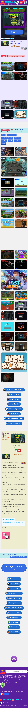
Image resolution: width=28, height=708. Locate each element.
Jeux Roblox (14, 583)
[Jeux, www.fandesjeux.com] (9, 2)
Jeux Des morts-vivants (14, 389)
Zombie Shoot (7, 703)
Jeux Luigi (14, 627)
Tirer (10, 140)
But (3, 135)
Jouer (14, 32)
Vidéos (22, 56)
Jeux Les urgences (14, 409)
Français (5, 694)
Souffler (18, 140)
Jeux (3, 56)
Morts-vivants (11, 135)
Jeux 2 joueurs (14, 617)
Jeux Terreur (14, 399)
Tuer (3, 143)
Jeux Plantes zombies (14, 418)
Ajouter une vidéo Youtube (18, 556)
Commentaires (13, 56)
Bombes (17, 137)
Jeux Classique (14, 612)
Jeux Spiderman (14, 603)
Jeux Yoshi (14, 622)
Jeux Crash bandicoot (14, 607)
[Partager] (25, 48)
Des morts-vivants (7, 137)
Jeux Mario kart (14, 598)
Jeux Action (14, 588)
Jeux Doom (14, 413)
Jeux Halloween (14, 423)
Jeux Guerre (14, 394)
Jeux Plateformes (14, 593)
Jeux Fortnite (14, 579)
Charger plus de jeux (14, 567)
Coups (4, 140)
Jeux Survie (14, 404)
